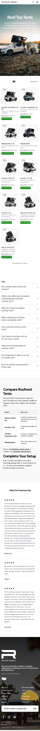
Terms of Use (26, 690)
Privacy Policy (6, 693)
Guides (4, 702)
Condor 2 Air (10, 427)
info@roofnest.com (7, 722)
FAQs (24, 693)
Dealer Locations (7, 690)
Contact (4, 696)
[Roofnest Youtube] (15, 717)
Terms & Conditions (17, 727)
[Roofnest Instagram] (9, 717)
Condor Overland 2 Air (11, 435)
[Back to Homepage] (8, 655)
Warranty (25, 699)
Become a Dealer (28, 687)
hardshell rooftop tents (20, 449)
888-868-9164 (6, 724)
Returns (4, 699)
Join (35, 708)
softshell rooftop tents (22, 451)
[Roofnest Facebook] (3, 717)
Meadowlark (10, 442)
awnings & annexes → (17, 468)
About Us (4, 687)
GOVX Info (26, 702)
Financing (25, 696)
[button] (37, 2)
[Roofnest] (9, 2)
